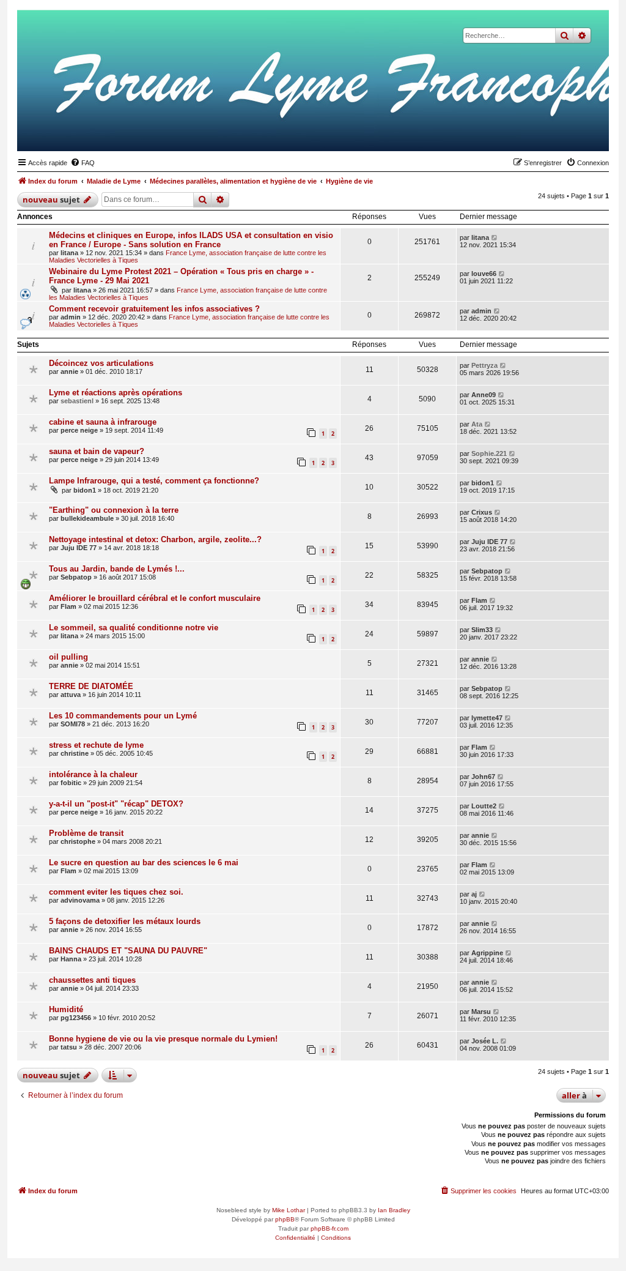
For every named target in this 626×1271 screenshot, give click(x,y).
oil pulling (68, 657)
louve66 (483, 273)
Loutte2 (483, 806)
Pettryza (484, 365)
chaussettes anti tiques (92, 980)
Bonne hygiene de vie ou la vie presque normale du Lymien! (163, 1038)
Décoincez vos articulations (101, 363)
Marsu (481, 1011)
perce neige (79, 430)
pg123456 (76, 1017)
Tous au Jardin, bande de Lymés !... (117, 568)
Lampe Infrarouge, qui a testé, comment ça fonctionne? (154, 480)
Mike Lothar (288, 1210)
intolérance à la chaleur (93, 774)
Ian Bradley (394, 1210)
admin (71, 317)
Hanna (71, 959)
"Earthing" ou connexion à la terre (114, 510)
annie (69, 371)
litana (69, 252)
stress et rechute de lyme (96, 745)
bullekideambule (87, 518)
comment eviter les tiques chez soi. (116, 891)
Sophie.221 (489, 453)
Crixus (481, 512)
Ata (476, 424)
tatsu (69, 1047)
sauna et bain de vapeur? (96, 451)
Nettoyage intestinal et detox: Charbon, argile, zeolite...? (155, 539)
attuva (71, 694)
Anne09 (483, 394)
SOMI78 (73, 724)
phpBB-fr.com (329, 1228)
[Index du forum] (540, 132)
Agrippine (487, 952)
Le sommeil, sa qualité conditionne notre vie (133, 627)
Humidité (66, 1009)
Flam (68, 606)
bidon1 (84, 490)
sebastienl (77, 400)
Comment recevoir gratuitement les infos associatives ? (154, 308)
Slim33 (482, 629)
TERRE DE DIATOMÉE (91, 686)
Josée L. (484, 1041)
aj (474, 894)
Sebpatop (76, 577)
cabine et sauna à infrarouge (102, 422)
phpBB (285, 1219)
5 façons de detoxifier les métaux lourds (125, 921)
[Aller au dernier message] (495, 237)
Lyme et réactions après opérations (115, 392)
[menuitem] (82, 162)
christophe (78, 841)
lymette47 (487, 717)
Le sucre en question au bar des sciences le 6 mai (143, 862)
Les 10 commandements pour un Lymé (123, 715)
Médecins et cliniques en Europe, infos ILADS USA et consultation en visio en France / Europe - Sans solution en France (191, 240)
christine (75, 753)
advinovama (80, 900)
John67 (483, 776)
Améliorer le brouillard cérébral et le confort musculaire (154, 598)
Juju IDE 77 (79, 547)
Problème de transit (86, 833)
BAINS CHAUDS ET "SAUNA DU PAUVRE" (128, 950)
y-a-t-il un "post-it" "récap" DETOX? (116, 803)
